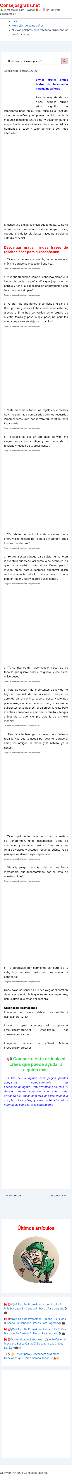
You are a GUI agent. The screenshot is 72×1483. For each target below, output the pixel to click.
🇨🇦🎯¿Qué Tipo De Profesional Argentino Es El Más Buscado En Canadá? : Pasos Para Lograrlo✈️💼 (36, 1308)
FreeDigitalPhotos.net (17, 1030)
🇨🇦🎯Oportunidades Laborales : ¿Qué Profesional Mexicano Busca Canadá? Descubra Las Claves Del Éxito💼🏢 (35, 1343)
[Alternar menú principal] (68, 9)
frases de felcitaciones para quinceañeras (26, 268)
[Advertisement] (36, 180)
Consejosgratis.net (20, 5)
